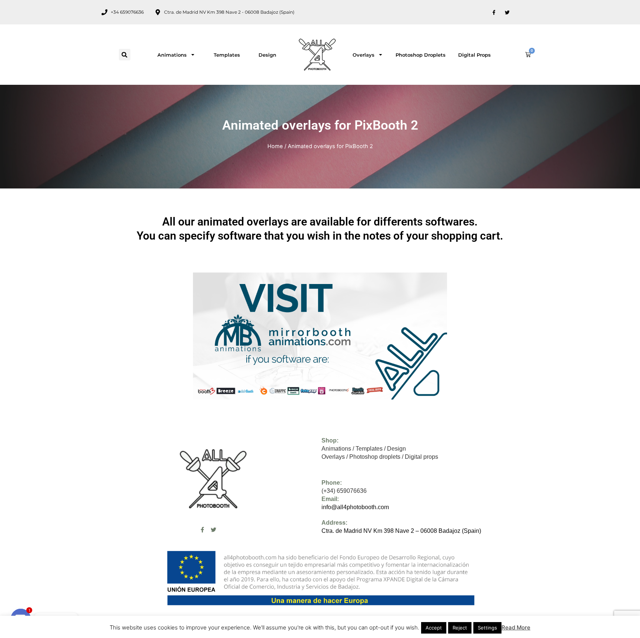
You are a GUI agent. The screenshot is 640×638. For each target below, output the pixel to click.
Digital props (474, 55)
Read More (515, 627)
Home (275, 146)
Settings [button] (487, 628)
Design (267, 55)
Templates (227, 55)
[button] (124, 54)
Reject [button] (460, 628)
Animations (172, 55)
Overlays (363, 55)
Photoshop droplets (421, 55)
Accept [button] (434, 628)
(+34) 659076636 (344, 491)
